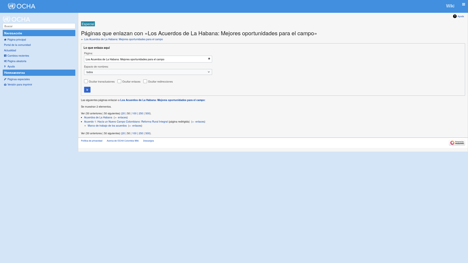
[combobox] (148, 59)
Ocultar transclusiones (102, 81)
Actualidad (10, 50)
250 (141, 113)
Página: (88, 53)
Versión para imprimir (19, 84)
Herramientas (14, 72)
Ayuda (11, 66)
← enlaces (121, 117)
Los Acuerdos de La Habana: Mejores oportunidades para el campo (123, 39)
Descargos (148, 140)
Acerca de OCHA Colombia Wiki (123, 140)
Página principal (16, 39)
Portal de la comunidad (17, 45)
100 (134, 113)
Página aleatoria (16, 61)
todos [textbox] (89, 72)
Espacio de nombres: (96, 66)
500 (147, 113)
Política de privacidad (91, 140)
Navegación (13, 33)
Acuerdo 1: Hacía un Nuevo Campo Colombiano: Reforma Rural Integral (126, 121)
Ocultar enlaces (131, 81)
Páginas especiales (18, 79)
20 (123, 113)
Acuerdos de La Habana (98, 117)
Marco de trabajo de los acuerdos (107, 125)
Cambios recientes (18, 55)
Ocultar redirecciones (160, 81)
